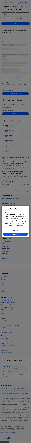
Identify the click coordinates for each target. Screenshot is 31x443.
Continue (15, 234)
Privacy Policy (11, 214)
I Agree (16, 230)
